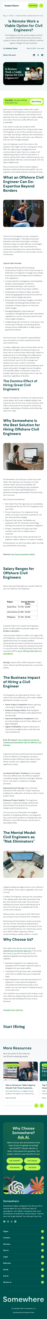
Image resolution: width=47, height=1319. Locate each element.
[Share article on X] (38, 55)
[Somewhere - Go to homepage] (11, 5)
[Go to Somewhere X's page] (11, 1221)
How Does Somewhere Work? (23, 554)
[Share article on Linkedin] (34, 55)
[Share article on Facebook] (42, 55)
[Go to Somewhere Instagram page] (8, 1221)
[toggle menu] (41, 5)
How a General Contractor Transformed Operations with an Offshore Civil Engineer (22, 742)
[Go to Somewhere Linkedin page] (15, 1221)
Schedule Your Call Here (13, 1010)
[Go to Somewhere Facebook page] (4, 1221)
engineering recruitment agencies (17, 951)
